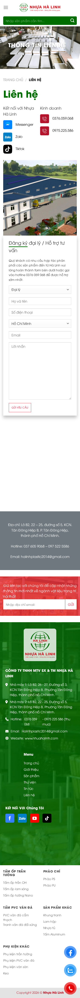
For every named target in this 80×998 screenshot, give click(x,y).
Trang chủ (13, 79)
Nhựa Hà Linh (53, 992)
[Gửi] (72, 20)
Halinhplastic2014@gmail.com (44, 731)
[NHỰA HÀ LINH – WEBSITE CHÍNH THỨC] (40, 7)
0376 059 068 (30, 721)
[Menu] (5, 7)
